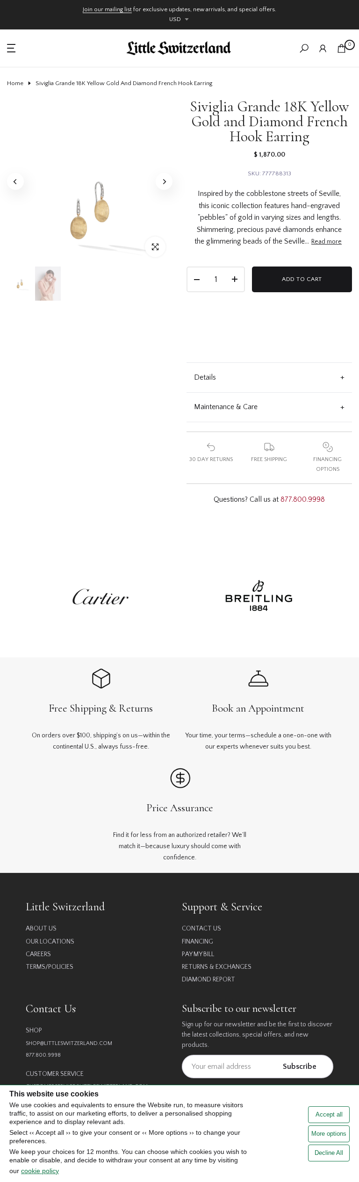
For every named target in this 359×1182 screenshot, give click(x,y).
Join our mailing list (107, 9)
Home (15, 83)
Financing (197, 941)
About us (41, 928)
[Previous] (15, 181)
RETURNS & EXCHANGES (216, 967)
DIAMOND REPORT (208, 979)
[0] (341, 48)
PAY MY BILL (198, 954)
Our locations (50, 941)
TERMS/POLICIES (49, 967)
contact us (201, 928)
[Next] (164, 181)
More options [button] (328, 1133)
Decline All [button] (329, 1152)
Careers (38, 954)
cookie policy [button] (40, 1171)
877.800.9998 (302, 499)
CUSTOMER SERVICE (55, 1074)
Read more (326, 241)
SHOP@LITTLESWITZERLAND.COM (69, 1043)
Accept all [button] (329, 1114)
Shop (34, 1030)
